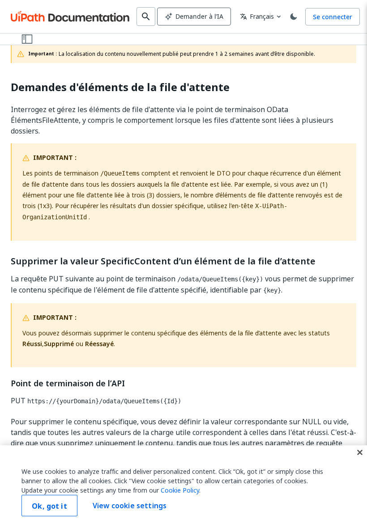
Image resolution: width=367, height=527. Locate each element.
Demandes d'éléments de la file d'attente (120, 87)
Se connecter (332, 16)
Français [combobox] (257, 16)
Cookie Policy (180, 490)
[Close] (360, 452)
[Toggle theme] (293, 16)
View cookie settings (129, 505)
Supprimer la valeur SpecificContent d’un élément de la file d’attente (163, 261)
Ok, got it (49, 506)
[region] (183, 486)
